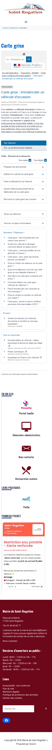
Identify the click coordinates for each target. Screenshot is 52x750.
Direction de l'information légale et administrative (20, 374)
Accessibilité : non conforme (16, 685)
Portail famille (26, 413)
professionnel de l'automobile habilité (17, 123)
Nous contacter (26, 457)
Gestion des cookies (12, 697)
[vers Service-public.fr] (28, 66)
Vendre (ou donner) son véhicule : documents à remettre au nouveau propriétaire (23, 321)
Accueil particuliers (10, 73)
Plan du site (8, 688)
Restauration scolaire (26, 479)
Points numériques (16, 351)
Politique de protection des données (20, 694)
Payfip (26, 507)
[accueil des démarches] (24, 54)
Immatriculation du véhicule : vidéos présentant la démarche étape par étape (25, 341)
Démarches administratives (26, 435)
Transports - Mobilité (30, 73)
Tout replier (24, 160)
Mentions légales (11, 691)
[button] (24, 167)
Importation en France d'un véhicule (23, 357)
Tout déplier (39, 160)
